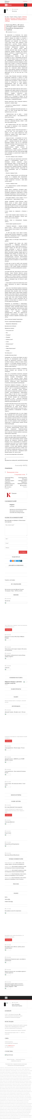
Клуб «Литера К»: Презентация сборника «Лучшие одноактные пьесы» (18, 1006)
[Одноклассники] (13, 561)
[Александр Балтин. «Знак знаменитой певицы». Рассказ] (8, 776)
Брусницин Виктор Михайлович (12, 855)
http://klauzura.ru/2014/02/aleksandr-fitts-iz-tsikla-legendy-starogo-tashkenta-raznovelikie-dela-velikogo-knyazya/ (18, 511)
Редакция (15, 32)
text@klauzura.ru (11, 1045)
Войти (6, 897)
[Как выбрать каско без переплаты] (16, 923)
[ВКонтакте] (11, 561)
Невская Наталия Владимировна (12, 844)
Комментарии (9, 901)
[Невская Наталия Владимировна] (8, 847)
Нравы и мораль (18, 16)
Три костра (14, 11)
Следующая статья (20, 474)
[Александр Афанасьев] (8, 825)
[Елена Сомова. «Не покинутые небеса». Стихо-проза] (8, 788)
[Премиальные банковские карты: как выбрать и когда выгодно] (8, 964)
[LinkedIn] (19, 561)
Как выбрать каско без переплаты (13, 910)
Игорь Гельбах (8, 833)
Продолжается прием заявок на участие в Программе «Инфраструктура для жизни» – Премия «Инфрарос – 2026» (14, 985)
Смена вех (7, 667)
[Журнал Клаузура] (8, 2)
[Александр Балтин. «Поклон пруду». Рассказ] (8, 751)
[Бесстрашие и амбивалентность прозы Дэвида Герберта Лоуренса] (8, 660)
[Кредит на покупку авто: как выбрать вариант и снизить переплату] (8, 976)
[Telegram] (15, 561)
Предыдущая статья (12, 472)
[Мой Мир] (17, 561)
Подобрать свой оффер (10, 580)
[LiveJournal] (21, 561)
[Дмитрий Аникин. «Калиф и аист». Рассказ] (16, 724)
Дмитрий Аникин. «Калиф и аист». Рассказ (15, 712)
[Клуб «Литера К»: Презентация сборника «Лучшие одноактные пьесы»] (8, 1004)
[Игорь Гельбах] (8, 836)
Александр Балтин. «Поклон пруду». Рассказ (15, 747)
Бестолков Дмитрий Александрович (13, 807)
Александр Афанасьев (10, 822)
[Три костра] (8, 11)
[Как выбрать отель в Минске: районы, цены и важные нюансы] (8, 951)
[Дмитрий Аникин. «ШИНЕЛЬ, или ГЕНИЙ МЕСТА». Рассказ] (8, 763)
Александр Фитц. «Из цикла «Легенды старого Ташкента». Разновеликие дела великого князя (9, 481)
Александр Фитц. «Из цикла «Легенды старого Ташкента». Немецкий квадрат (22, 480)
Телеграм (25, 1)
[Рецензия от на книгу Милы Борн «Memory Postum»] (8, 641)
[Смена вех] (8, 671)
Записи (7, 899)
